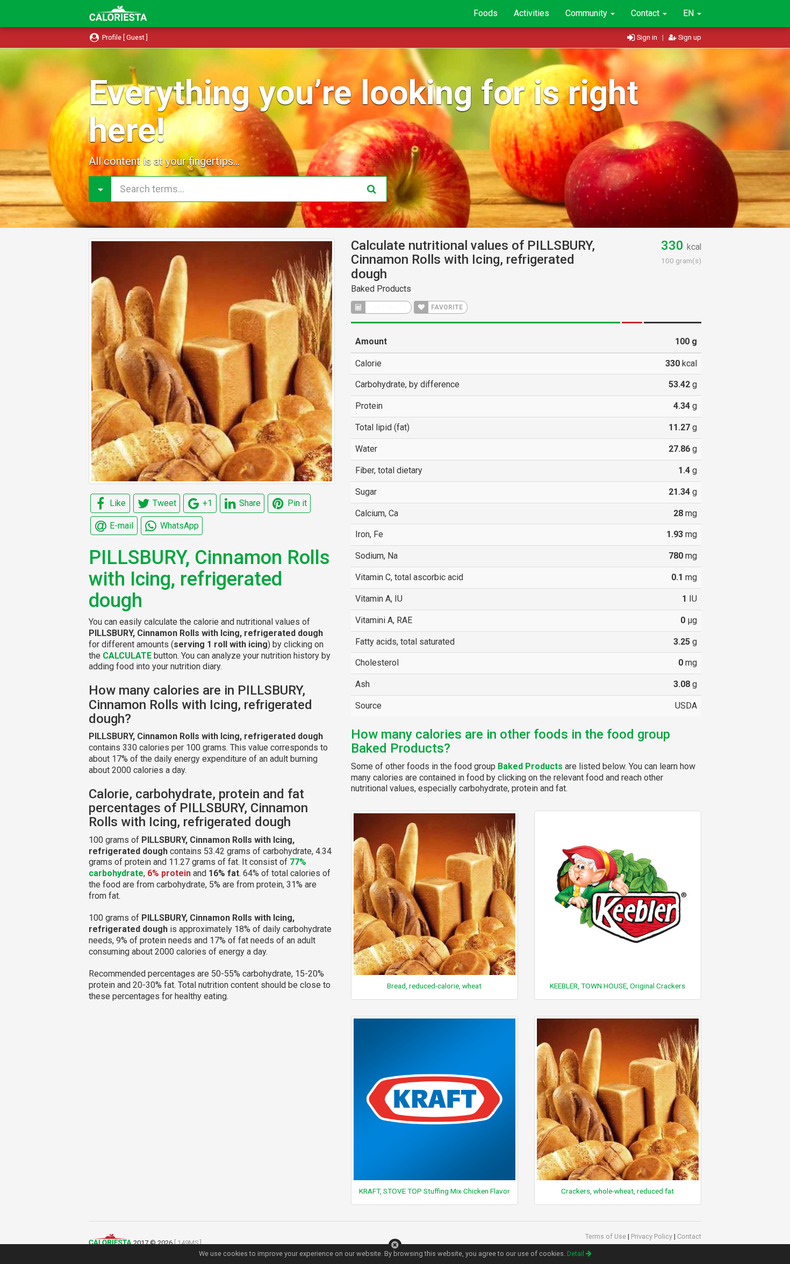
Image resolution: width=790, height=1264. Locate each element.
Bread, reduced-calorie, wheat (434, 985)
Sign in (647, 37)
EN (689, 13)
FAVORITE (446, 307)
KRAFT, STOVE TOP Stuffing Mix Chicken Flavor (434, 1191)
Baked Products (381, 289)
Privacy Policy (652, 1236)
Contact (646, 13)
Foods (485, 13)
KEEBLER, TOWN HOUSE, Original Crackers (617, 985)
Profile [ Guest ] (124, 37)
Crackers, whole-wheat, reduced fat (617, 1191)
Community (587, 13)
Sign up (689, 37)
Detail (576, 1253)
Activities (531, 13)
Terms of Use (606, 1236)
